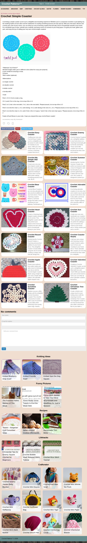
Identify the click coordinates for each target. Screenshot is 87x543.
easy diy (12, 119)
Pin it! (18, 128)
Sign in (41, 3)
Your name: (5, 315)
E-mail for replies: (7, 321)
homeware (19, 119)
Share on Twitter (27, 128)
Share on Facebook (8, 128)
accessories (6, 119)
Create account (50, 3)
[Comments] (8, 123)
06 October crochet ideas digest (10, 13)
